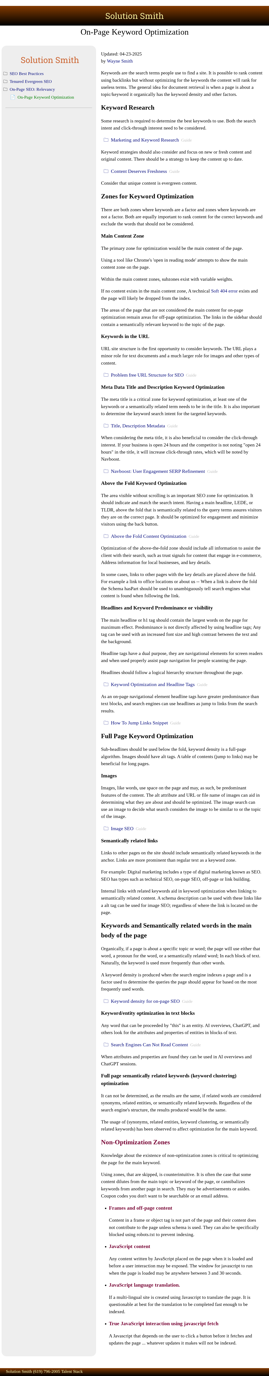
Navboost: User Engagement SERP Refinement (158, 471)
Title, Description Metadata (138, 425)
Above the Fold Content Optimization (148, 536)
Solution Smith (134, 15)
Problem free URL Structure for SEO (147, 375)
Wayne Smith (120, 61)
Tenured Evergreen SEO (31, 81)
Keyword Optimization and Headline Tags (153, 684)
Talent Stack (72, 1371)
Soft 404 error (224, 291)
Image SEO (122, 828)
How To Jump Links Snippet (139, 722)
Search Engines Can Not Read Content (149, 1044)
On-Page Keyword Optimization (46, 97)
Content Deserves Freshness (139, 171)
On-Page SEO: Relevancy (32, 89)
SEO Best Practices (27, 73)
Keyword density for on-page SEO (145, 1001)
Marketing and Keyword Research (145, 140)
